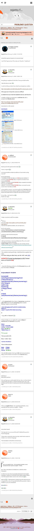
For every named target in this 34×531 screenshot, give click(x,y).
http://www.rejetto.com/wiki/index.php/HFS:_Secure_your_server (16, 89)
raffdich (11, 155)
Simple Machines (16, 527)
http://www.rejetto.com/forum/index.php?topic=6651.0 (13, 223)
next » (31, 34)
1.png (4, 120)
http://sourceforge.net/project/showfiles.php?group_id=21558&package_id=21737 (12, 102)
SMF (4, 527)
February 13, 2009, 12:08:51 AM (11, 76)
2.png (4, 130)
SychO (21, 528)
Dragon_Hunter (13, 46)
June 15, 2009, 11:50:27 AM (10, 458)
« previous (27, 34)
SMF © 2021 (9, 527)
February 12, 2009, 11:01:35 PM (11, 54)
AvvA (10, 364)
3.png (4, 143)
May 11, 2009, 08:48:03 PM (10, 162)
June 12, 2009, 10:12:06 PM (10, 372)
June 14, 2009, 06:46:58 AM (10, 424)
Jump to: (19, 511)
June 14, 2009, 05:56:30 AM (10, 401)
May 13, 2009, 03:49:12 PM (10, 213)
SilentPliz (9, 34)
